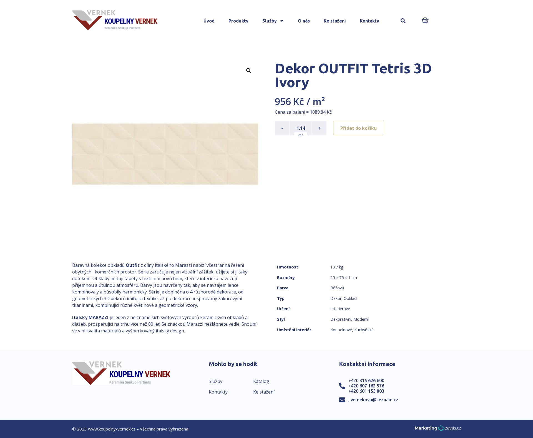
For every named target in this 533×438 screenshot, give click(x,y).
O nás (304, 20)
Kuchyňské (364, 329)
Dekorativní (340, 319)
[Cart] (425, 21)
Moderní (361, 319)
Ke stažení (335, 20)
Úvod (209, 20)
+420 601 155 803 (366, 391)
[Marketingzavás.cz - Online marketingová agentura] (438, 429)
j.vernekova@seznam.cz (373, 399)
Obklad (350, 298)
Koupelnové (341, 329)
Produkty (238, 20)
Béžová (337, 287)
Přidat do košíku (358, 128)
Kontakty (369, 20)
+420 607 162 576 (366, 385)
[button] (403, 21)
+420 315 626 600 (366, 380)
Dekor (335, 298)
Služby (269, 20)
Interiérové (340, 308)
